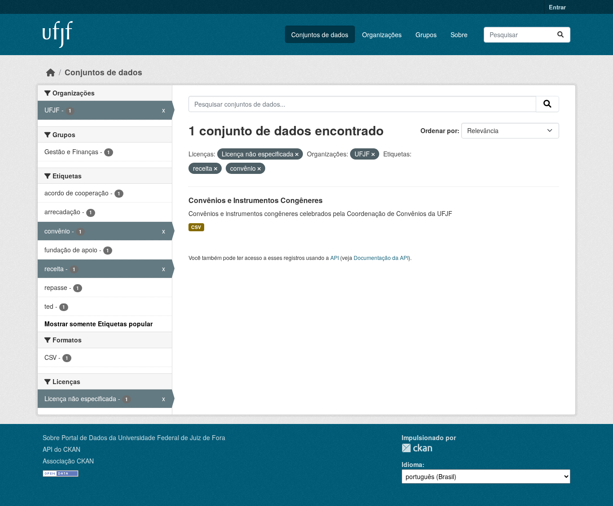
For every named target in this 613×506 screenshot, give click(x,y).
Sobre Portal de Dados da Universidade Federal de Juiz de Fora (134, 437)
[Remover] (296, 154)
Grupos (426, 34)
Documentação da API (381, 257)
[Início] (50, 72)
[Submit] (560, 35)
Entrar (557, 7)
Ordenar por (438, 130)
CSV (196, 227)
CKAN (417, 448)
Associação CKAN (68, 460)
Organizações (382, 34)
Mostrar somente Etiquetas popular (98, 323)
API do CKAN (61, 449)
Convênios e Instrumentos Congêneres (255, 200)
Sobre (459, 34)
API (334, 257)
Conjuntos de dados (319, 34)
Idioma (412, 464)
